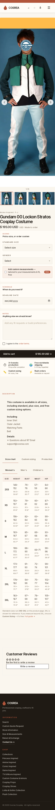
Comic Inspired (9, 766)
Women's (10, 470)
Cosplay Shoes (9, 786)
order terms (24, 343)
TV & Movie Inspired (11, 774)
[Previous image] (4, 102)
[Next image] (50, 102)
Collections (7, 754)
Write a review (27, 666)
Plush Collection (9, 794)
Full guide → (30, 616)
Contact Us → (8, 742)
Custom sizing (29, 459)
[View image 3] (34, 198)
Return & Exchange (10, 738)
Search (5, 722)
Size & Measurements (12, 734)
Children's (38, 470)
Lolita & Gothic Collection (13, 790)
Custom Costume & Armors (14, 778)
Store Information (10, 730)
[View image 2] (20, 198)
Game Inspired (9, 770)
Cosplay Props (9, 782)
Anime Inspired (9, 762)
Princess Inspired (10, 758)
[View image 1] (6, 198)
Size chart (10, 459)
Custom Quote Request (13, 726)
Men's (24, 470)
